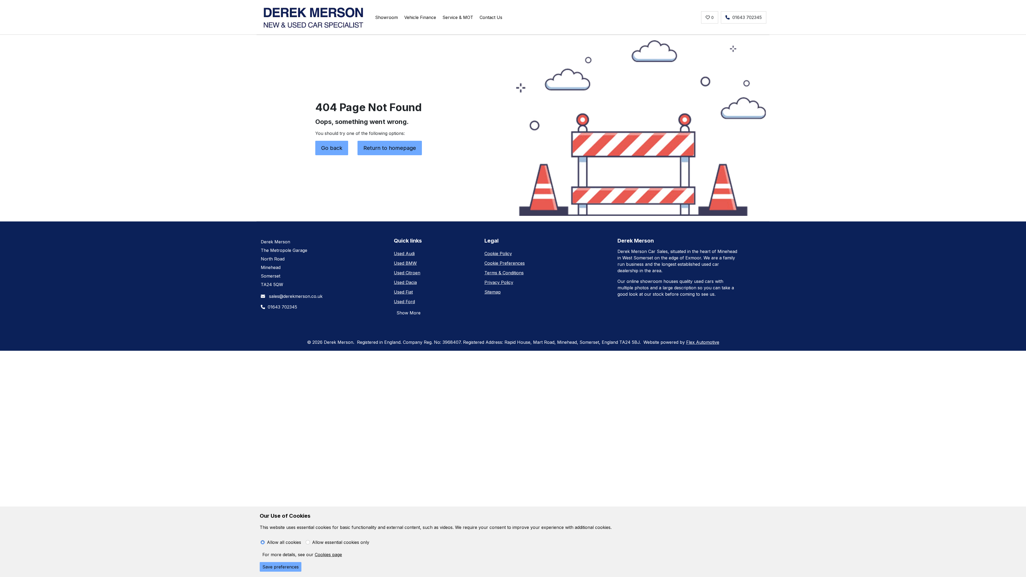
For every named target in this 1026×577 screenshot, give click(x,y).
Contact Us (491, 17)
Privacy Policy (498, 282)
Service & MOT (457, 17)
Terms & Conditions (504, 272)
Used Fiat (403, 292)
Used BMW (405, 263)
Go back (331, 148)
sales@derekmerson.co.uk (295, 296)
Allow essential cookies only (340, 542)
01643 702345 (747, 17)
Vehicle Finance (420, 17)
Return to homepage (389, 148)
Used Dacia (405, 282)
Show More (409, 312)
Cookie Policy (498, 253)
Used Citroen (407, 272)
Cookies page (328, 554)
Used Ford (404, 301)
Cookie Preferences (504, 263)
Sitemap (492, 292)
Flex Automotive (702, 342)
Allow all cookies (284, 542)
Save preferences (280, 567)
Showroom (386, 17)
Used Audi (404, 253)
